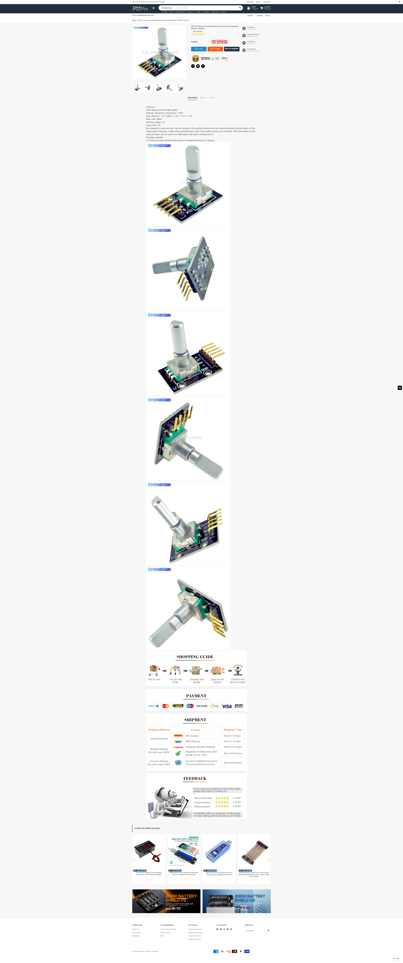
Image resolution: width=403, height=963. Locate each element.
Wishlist (260, 15)
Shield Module (215, 12)
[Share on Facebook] (193, 66)
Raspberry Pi (190, 12)
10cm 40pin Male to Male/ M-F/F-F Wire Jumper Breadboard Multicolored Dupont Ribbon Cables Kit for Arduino (254, 874)
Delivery (203, 98)
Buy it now (199, 49)
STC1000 (164, 12)
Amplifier (198, 12)
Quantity (194, 42)
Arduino (171, 12)
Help (268, 15)
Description (193, 98)
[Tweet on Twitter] (198, 66)
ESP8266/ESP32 (180, 12)
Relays (223, 12)
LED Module (206, 12)
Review (212, 98)
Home (134, 20)
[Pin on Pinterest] (203, 66)
